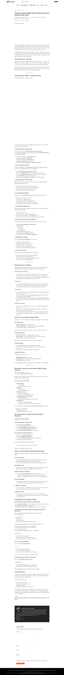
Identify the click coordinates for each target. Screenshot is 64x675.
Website (17, 654)
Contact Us (17, 670)
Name (17, 645)
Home (16, 10)
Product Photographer (47, 670)
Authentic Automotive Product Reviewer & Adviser (13, 1)
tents (32, 243)
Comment (18, 631)
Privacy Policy (22, 670)
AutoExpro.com (36, 615)
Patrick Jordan (21, 617)
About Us (12, 670)
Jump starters (42, 61)
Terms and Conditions (38, 670)
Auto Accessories (21, 10)
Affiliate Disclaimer (29, 670)
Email (17, 650)
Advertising (54, 670)
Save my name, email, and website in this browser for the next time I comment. (31, 660)
